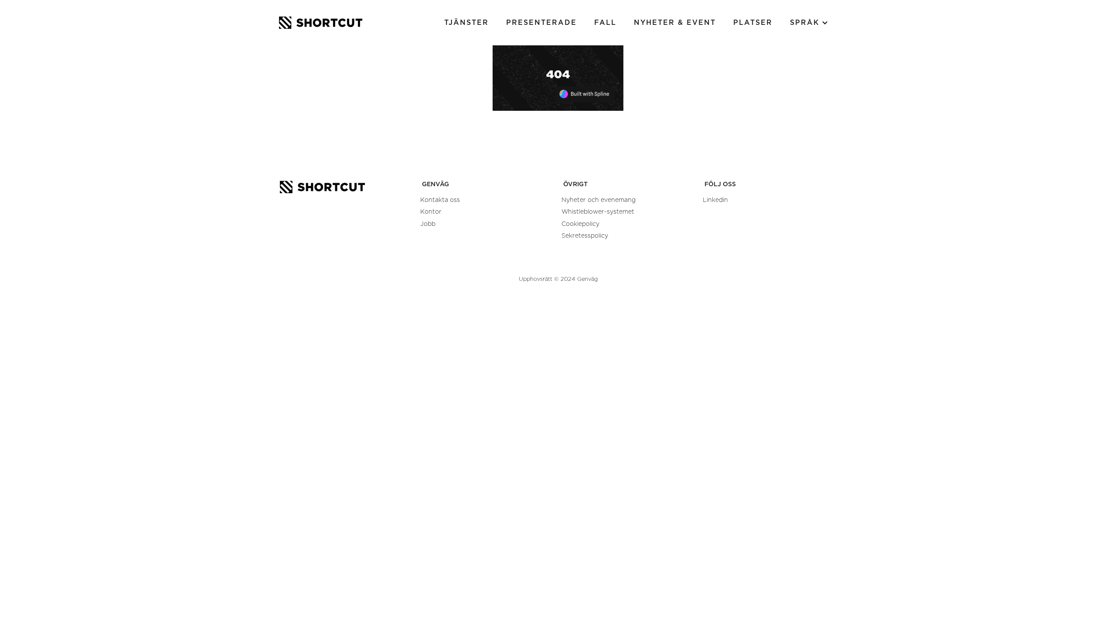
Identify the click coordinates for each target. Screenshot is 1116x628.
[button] (809, 22)
